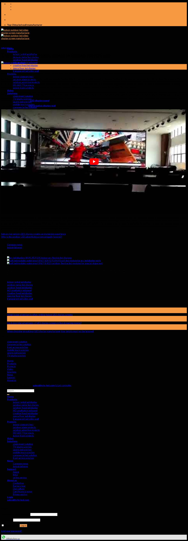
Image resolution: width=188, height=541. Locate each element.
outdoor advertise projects (26, 430)
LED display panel (39, 100)
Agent (16, 471)
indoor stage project (23, 76)
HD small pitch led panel (19, 290)
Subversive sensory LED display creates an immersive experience (33, 233)
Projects (11, 366)
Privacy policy (20, 494)
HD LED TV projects (23, 432)
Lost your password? (11, 531)
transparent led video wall (26, 70)
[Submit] (8, 394)
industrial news (6, 48)
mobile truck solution (17, 350)
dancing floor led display (19, 295)
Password (7, 519)
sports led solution (16, 352)
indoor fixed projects (23, 435)
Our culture (18, 488)
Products (12, 51)
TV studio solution (16, 355)
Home (10, 360)
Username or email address (15, 514)
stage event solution (17, 341)
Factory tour (19, 485)
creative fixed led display (25, 65)
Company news (14, 244)
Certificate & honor (22, 491)
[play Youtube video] (94, 161)
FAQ (15, 474)
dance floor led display (24, 68)
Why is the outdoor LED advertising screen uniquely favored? (31, 236)
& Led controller (63, 385)
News (10, 374)
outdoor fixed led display (25, 59)
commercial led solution (25, 107)
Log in (23, 526)
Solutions (11, 371)
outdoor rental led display (20, 284)
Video (10, 90)
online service (20, 477)
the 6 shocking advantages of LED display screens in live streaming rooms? (44, 322)
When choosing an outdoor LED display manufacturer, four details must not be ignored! (50, 331)
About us (11, 380)
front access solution (17, 347)
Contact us (18, 483)
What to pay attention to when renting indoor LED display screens (40, 314)
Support (11, 377)
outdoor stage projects (24, 427)
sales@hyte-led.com (44, 385)
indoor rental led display (19, 281)
